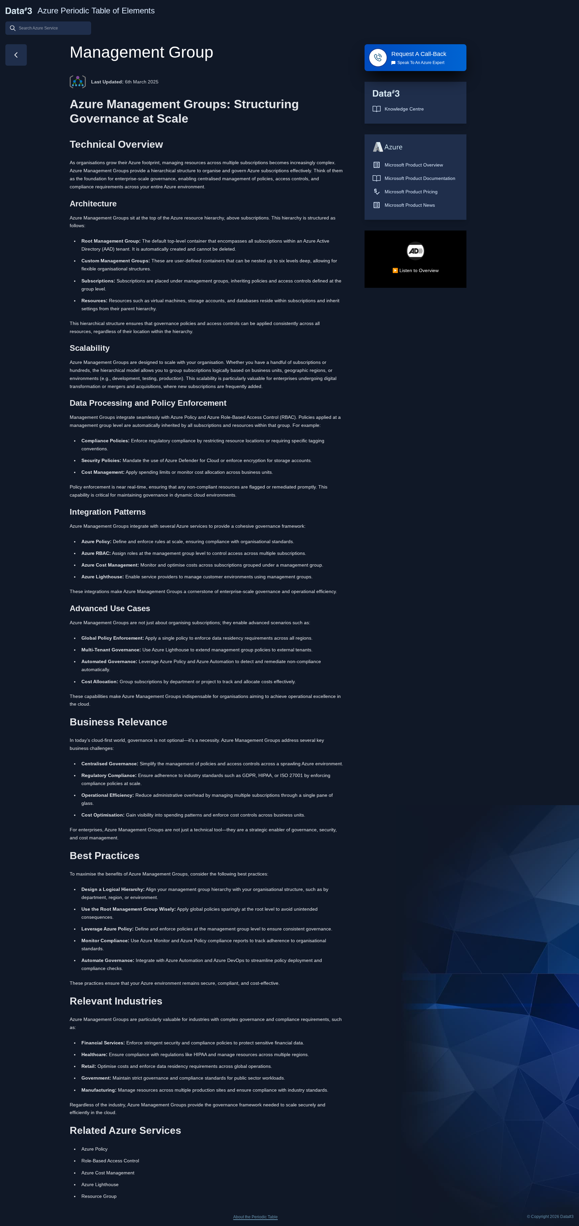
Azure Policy (94, 1149)
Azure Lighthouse (100, 1184)
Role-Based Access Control (110, 1160)
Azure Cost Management (107, 1172)
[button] (415, 259)
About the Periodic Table (255, 1217)
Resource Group (99, 1196)
